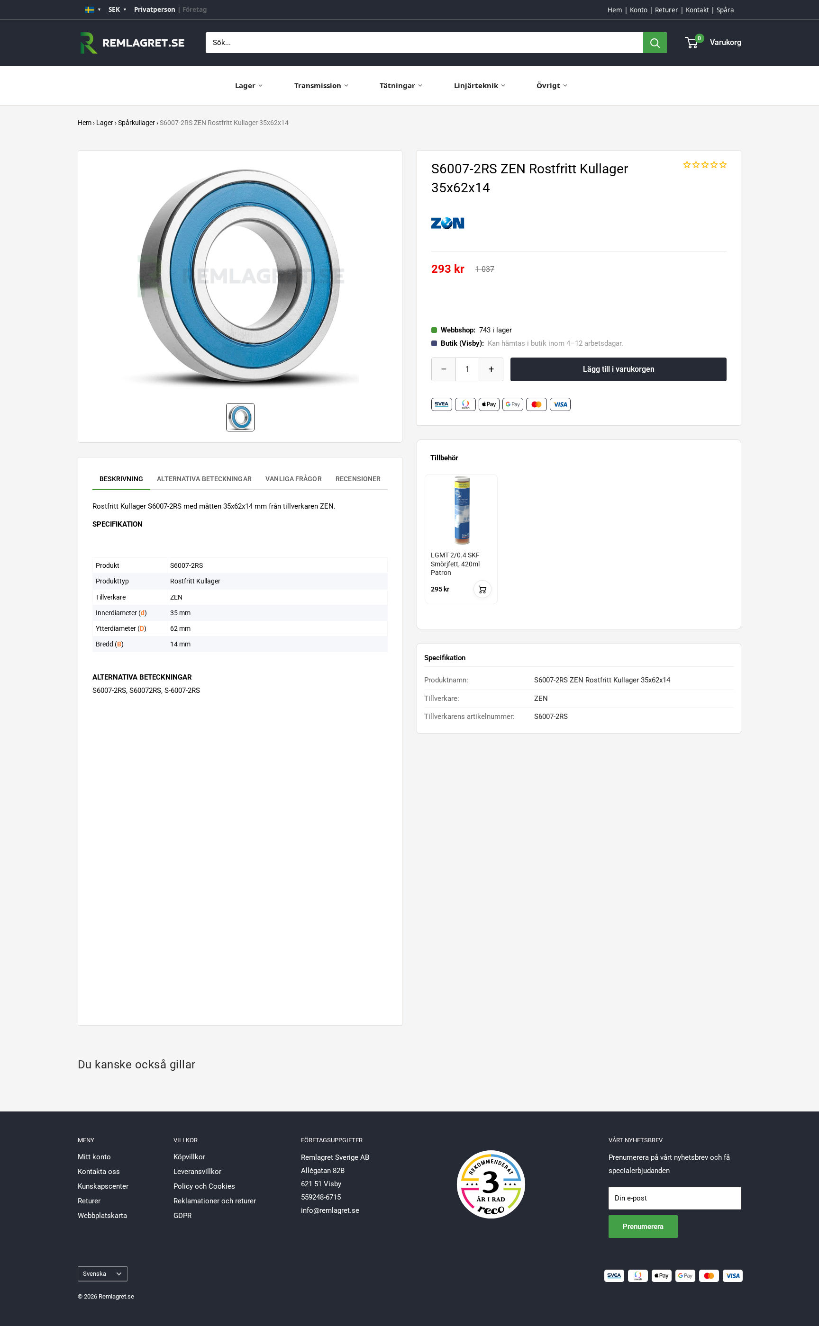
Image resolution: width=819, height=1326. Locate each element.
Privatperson (154, 9)
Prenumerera (643, 1226)
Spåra (725, 10)
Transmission (317, 85)
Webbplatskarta (102, 1215)
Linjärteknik (476, 85)
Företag (194, 9)
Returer (666, 10)
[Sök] (655, 42)
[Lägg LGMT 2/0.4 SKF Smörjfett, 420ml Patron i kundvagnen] (482, 589)
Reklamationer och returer (214, 1201)
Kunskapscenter (103, 1186)
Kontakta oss (99, 1171)
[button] (705, 165)
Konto (638, 10)
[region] (579, 547)
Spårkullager (136, 122)
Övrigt (548, 85)
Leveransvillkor (197, 1171)
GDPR (182, 1215)
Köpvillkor (189, 1157)
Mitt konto (94, 1157)
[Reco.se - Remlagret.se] (491, 1174)
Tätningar (397, 85)
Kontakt (697, 10)
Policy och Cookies (204, 1186)
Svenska (94, 1273)
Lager (245, 85)
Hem (615, 10)
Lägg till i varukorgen (619, 369)
